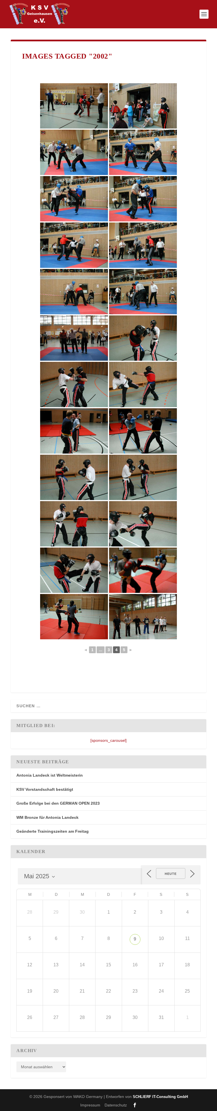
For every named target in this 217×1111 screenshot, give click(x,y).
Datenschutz (116, 1105)
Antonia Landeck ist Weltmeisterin (49, 775)
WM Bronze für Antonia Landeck (47, 817)
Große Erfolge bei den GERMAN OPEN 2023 (58, 803)
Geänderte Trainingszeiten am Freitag (52, 831)
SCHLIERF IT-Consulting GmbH (160, 1097)
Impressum (90, 1105)
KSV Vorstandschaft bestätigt (44, 789)
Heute (171, 873)
